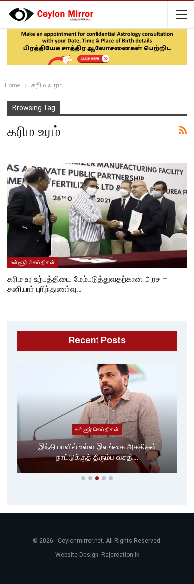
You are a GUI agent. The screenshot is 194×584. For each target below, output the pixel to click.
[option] (97, 420)
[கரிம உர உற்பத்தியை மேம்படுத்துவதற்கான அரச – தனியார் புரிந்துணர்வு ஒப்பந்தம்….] (97, 215)
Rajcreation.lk (120, 554)
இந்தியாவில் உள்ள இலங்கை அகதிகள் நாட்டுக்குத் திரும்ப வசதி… (97, 452)
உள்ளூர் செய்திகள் (33, 262)
